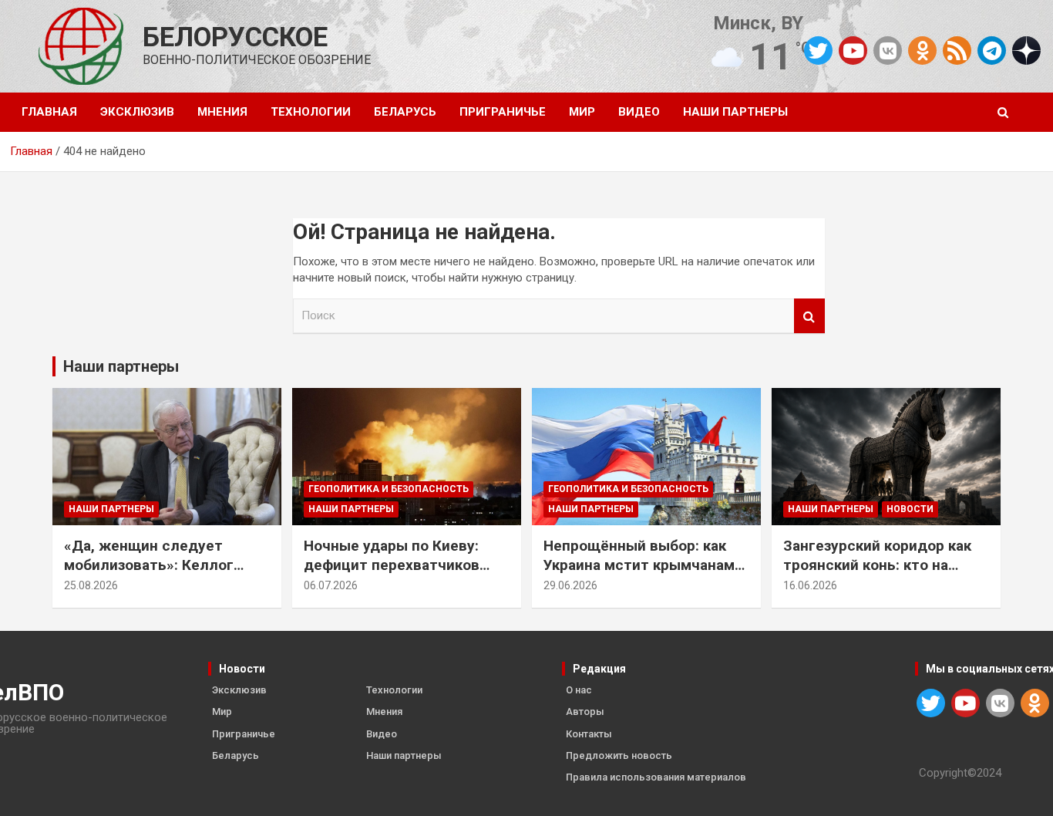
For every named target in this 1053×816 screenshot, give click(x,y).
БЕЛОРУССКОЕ (235, 37)
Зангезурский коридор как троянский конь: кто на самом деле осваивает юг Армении (877, 574)
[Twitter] (818, 50)
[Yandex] (1026, 49)
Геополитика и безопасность (388, 489)
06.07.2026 (331, 585)
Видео (639, 112)
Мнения (222, 112)
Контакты (589, 734)
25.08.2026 (91, 585)
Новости (910, 509)
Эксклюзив (137, 112)
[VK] (887, 50)
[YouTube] (853, 50)
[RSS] (957, 49)
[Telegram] (991, 50)
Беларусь (405, 112)
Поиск (809, 315)
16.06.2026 (810, 585)
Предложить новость (619, 755)
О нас (579, 690)
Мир (582, 112)
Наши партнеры (735, 112)
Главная (49, 112)
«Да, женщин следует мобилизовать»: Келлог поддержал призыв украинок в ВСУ (149, 574)
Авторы (585, 711)
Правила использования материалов (656, 777)
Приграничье (502, 112)
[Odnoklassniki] (922, 50)
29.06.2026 (570, 585)
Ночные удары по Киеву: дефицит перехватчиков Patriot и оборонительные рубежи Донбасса (395, 574)
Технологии (311, 112)
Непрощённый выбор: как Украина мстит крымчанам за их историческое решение (646, 564)
